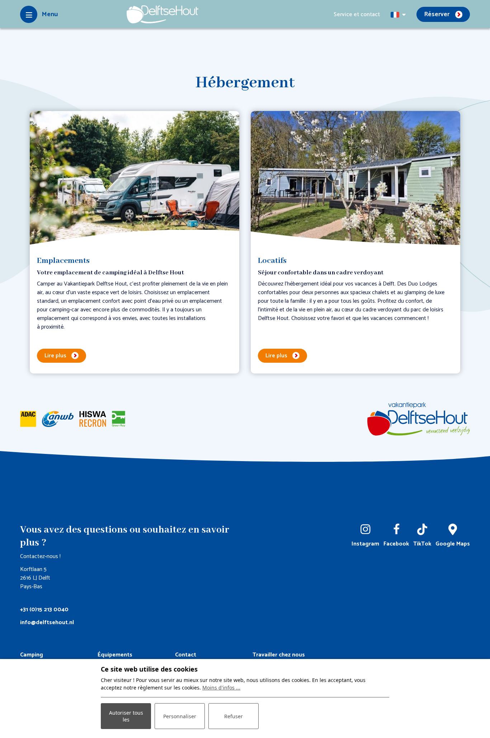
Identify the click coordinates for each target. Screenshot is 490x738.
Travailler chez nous (279, 655)
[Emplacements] (134, 179)
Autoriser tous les (126, 716)
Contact (185, 655)
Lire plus (55, 356)
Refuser (233, 716)
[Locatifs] (355, 179)
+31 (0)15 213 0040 (44, 609)
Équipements (115, 655)
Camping (31, 655)
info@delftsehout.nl (47, 622)
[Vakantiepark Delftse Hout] (162, 14)
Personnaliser (179, 716)
